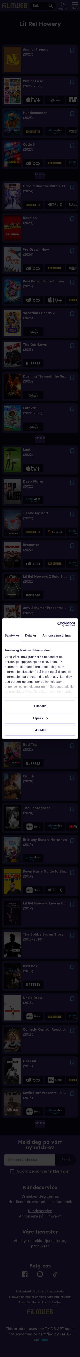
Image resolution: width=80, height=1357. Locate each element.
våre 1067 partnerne (28, 657)
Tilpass (38, 718)
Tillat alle (40, 706)
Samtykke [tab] (12, 635)
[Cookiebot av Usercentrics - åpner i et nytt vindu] (57, 624)
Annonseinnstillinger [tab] (57, 635)
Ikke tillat (40, 730)
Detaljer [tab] (30, 635)
